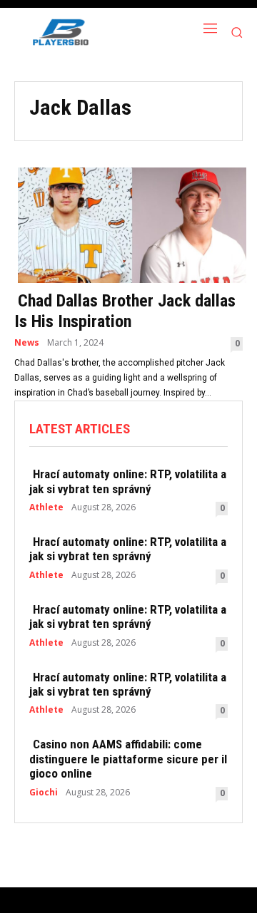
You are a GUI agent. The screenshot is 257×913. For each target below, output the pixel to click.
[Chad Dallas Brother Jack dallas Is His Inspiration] (128, 224)
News (26, 343)
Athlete (46, 507)
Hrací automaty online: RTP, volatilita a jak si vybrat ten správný (127, 481)
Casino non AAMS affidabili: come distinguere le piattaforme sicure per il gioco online (128, 758)
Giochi (43, 792)
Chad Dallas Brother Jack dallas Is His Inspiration (125, 311)
